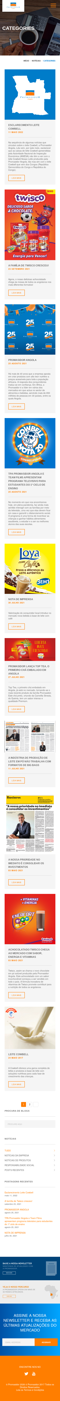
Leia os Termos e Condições (30, 1389)
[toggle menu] (54, 4)
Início (26, 60)
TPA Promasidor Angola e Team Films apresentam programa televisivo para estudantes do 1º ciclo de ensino (28, 1221)
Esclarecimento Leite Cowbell (19, 1192)
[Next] (35, 1104)
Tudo (8, 1150)
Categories (49, 60)
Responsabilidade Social (19, 1165)
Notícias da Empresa (17, 1155)
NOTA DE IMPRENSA (15, 1232)
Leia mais (16, 178)
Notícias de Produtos (18, 1160)
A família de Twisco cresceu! (18, 1200)
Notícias (36, 60)
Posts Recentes (14, 1170)
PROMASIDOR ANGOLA (17, 1209)
